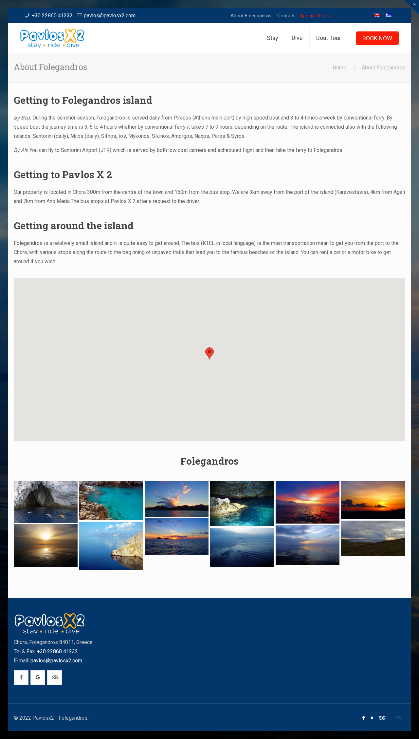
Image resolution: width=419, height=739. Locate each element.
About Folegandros (251, 16)
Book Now (377, 38)
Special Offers (315, 16)
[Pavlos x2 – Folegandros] (46, 502)
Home (339, 68)
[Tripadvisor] (381, 718)
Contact (286, 16)
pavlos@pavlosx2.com (110, 15)
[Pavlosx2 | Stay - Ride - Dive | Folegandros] (52, 38)
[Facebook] (363, 718)
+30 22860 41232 (52, 15)
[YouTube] (372, 718)
